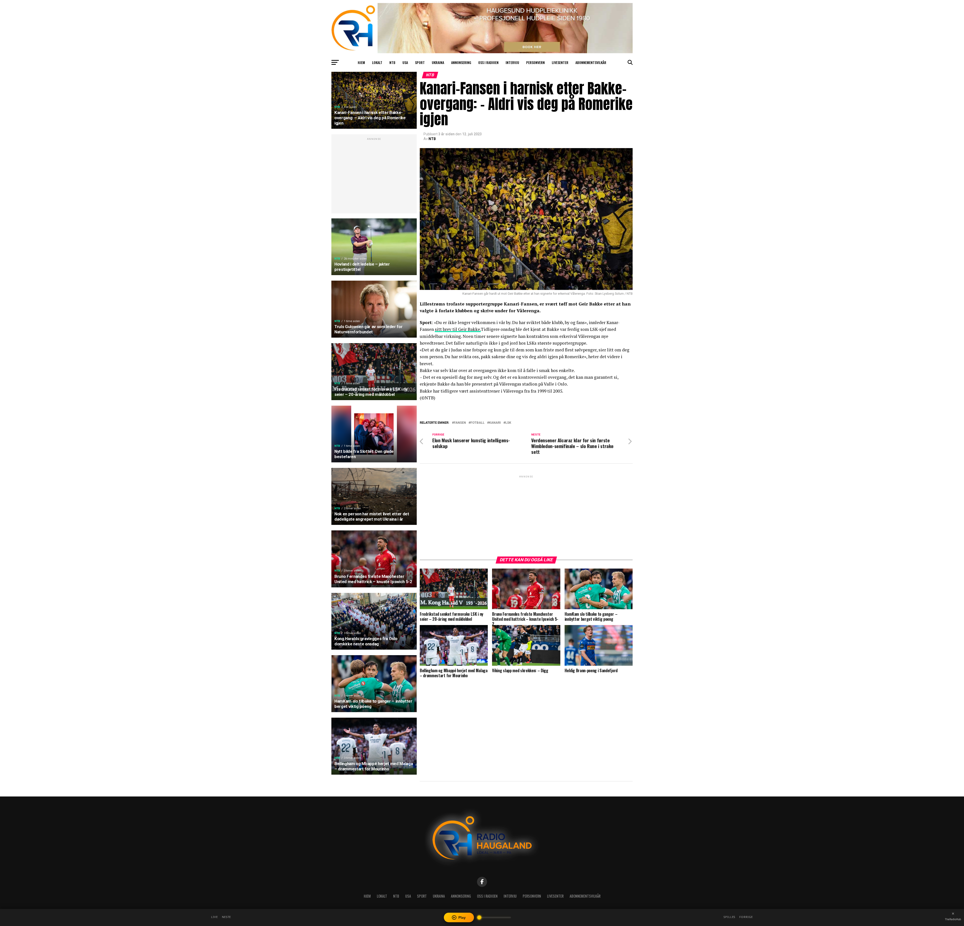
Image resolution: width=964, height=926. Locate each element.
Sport (420, 62)
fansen (460, 422)
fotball (477, 422)
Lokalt (377, 62)
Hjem (361, 62)
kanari (495, 422)
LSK (508, 422)
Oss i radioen (488, 62)
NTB (392, 62)
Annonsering (461, 62)
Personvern (535, 62)
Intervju (512, 62)
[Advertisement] (374, 176)
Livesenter (560, 62)
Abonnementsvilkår (590, 62)
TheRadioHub (953, 919)
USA (405, 62)
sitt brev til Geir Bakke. (458, 329)
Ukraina (438, 62)
